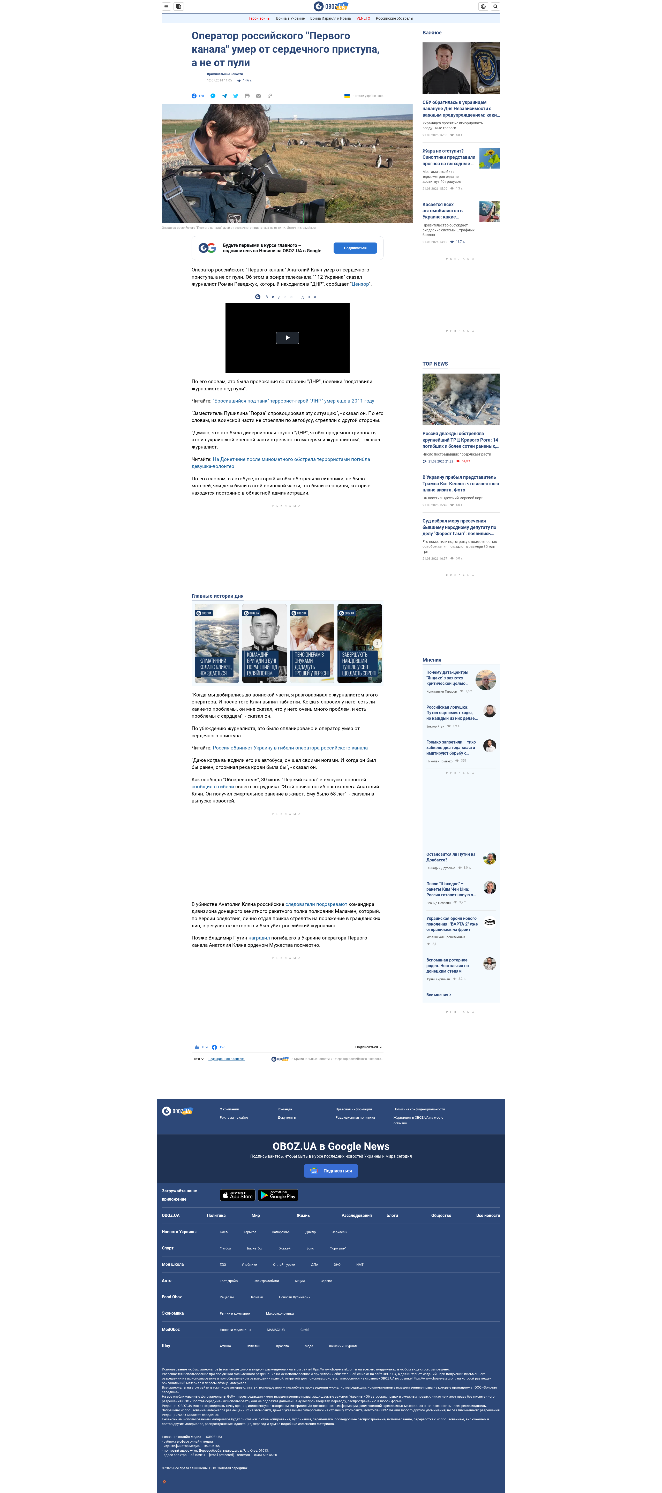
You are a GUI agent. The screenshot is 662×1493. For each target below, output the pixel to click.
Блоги (392, 1215)
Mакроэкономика (280, 1313)
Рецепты (227, 1297)
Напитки (256, 1297)
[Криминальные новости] (280, 1060)
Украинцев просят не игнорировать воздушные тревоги (453, 125)
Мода (309, 1346)
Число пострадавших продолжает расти (457, 454)
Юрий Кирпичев (438, 979)
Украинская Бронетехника (445, 937)
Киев (224, 1232)
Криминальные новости (225, 74)
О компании (229, 1109)
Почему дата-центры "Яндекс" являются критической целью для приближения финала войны (447, 678)
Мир (256, 1215)
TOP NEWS (435, 364)
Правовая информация (354, 1109)
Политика (216, 1215)
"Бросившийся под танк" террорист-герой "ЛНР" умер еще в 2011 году (293, 401)
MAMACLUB (276, 1330)
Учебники (249, 1265)
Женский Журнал (343, 1346)
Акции (300, 1281)
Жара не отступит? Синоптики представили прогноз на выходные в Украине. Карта (449, 157)
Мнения (432, 660)
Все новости (488, 1215)
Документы (287, 1117)
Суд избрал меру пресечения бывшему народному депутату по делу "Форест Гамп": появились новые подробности (459, 527)
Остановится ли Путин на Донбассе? (451, 857)
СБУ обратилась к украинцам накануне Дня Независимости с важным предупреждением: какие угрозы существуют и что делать (461, 109)
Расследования (357, 1215)
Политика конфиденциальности (419, 1109)
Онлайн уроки (284, 1265)
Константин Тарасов (441, 691)
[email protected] (221, 1455)
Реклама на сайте (234, 1117)
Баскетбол (255, 1248)
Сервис (326, 1281)
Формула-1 (338, 1248)
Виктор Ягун (435, 726)
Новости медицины (235, 1330)
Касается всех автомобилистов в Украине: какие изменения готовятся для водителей (446, 211)
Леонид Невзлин (438, 903)
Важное (432, 32)
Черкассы (339, 1232)
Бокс (310, 1248)
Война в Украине (290, 18)
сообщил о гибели (213, 787)
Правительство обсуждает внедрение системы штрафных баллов (449, 230)
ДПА (314, 1265)
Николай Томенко (439, 761)
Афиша (225, 1346)
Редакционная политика (226, 1059)
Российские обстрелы (394, 18)
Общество (441, 1215)
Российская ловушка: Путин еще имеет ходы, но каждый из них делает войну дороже (451, 713)
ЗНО (337, 1265)
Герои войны (259, 18)
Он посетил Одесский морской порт (453, 498)
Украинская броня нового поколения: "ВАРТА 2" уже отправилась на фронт (452, 924)
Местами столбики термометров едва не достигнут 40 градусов (442, 177)
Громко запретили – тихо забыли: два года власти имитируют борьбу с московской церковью (451, 748)
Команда (285, 1109)
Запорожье (281, 1232)
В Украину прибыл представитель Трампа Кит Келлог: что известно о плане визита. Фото (461, 483)
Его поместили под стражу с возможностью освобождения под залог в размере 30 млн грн (460, 547)
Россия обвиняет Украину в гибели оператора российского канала (290, 748)
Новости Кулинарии (295, 1297)
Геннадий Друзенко (440, 868)
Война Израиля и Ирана (330, 18)
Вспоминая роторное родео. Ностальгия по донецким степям (447, 966)
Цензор (360, 284)
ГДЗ (223, 1265)
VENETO (363, 18)
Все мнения (437, 994)
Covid (304, 1330)
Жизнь (303, 1215)
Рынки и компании (235, 1313)
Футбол (225, 1248)
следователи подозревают (316, 904)
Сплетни (253, 1346)
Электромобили (266, 1281)
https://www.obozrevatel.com (332, 1369)
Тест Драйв (229, 1281)
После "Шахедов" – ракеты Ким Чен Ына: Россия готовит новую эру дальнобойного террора (451, 889)
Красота (282, 1346)
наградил (259, 938)
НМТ (360, 1265)
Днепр (310, 1232)
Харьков (249, 1232)
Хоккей (285, 1248)
